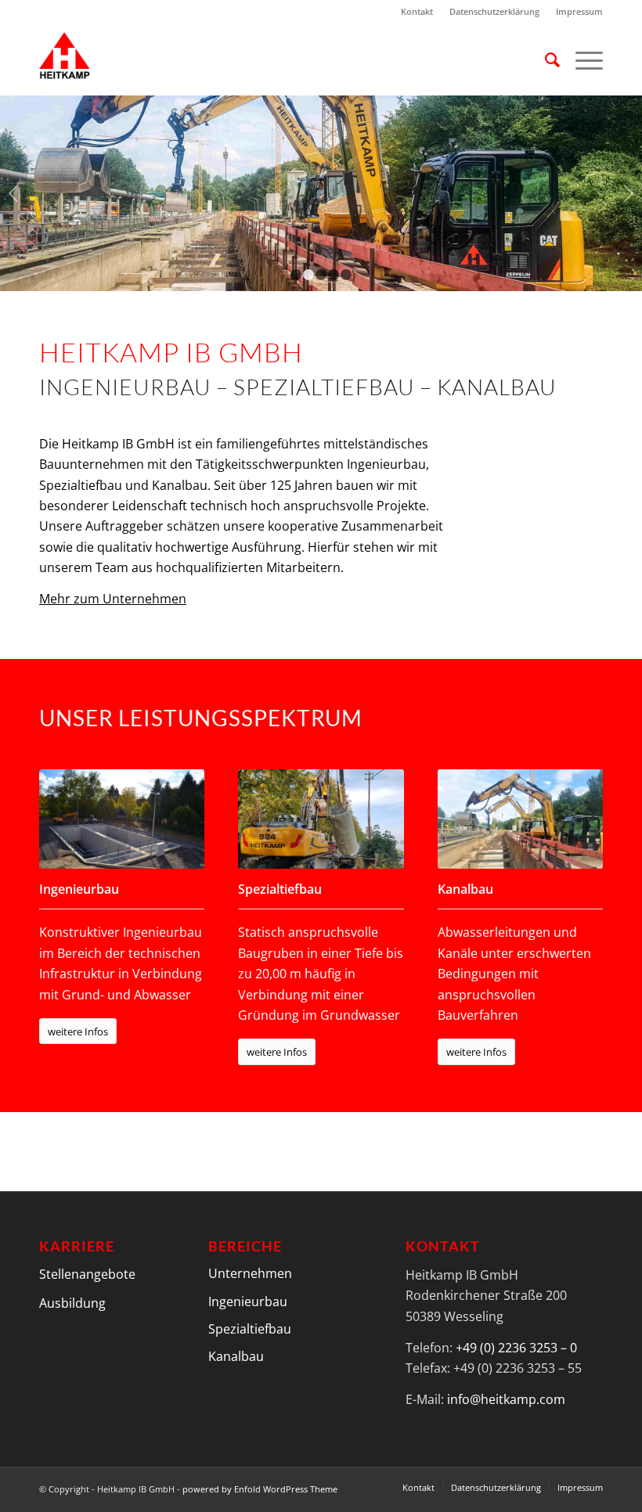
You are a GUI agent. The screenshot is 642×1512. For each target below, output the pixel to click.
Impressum (579, 11)
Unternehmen (250, 1273)
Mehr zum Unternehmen (112, 598)
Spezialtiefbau (249, 1328)
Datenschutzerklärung (494, 11)
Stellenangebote (87, 1275)
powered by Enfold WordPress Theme (259, 1489)
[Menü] (581, 59)
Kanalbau (236, 1356)
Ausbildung (72, 1304)
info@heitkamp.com (506, 1399)
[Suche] (544, 59)
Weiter (628, 193)
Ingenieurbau (247, 1301)
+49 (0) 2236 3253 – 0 (516, 1347)
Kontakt (417, 11)
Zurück (13, 193)
